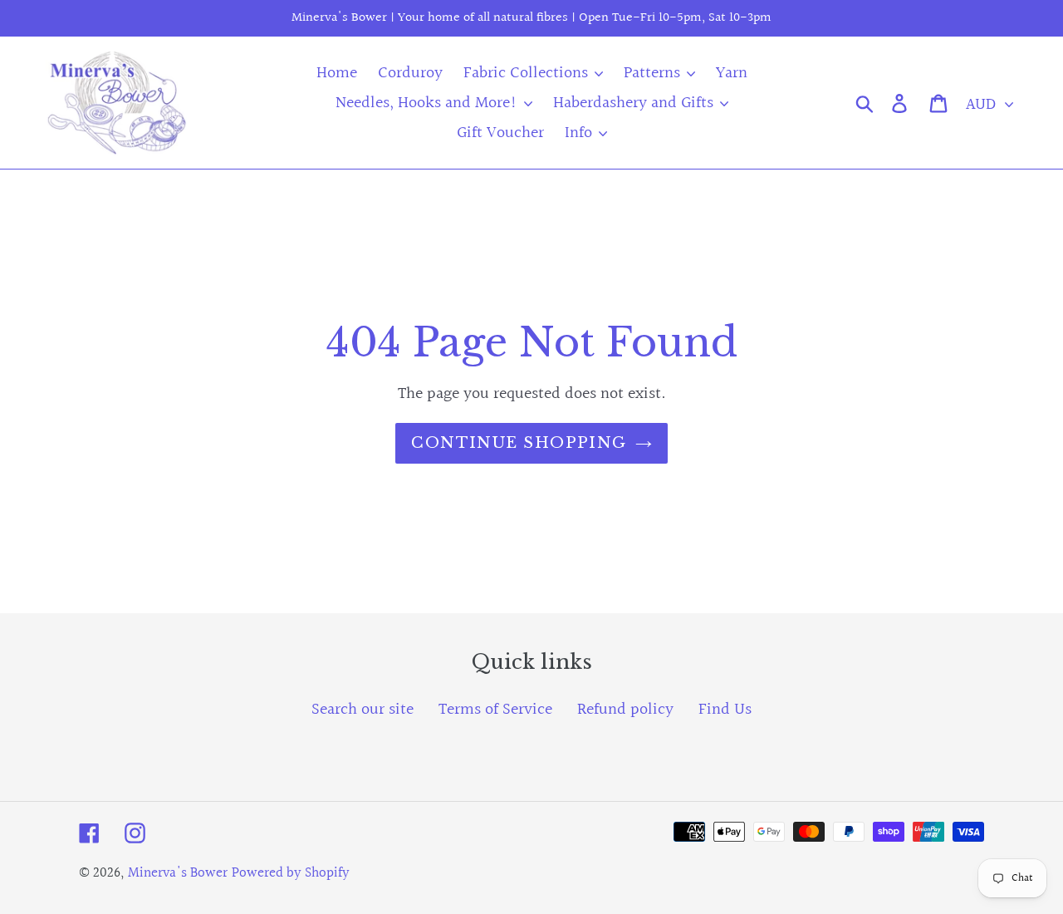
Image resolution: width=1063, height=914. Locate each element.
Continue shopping (518, 443)
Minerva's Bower (178, 873)
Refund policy (625, 709)
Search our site (362, 709)
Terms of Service (495, 709)
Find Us (725, 709)
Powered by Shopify (291, 873)
